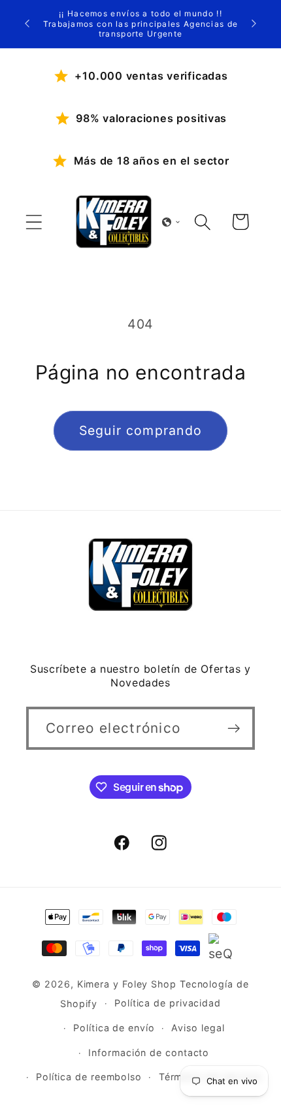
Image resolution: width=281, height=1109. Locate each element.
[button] (33, 221)
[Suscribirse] (233, 728)
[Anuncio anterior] (27, 23)
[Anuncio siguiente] (254, 23)
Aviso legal (197, 1027)
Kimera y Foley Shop (126, 983)
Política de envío (113, 1027)
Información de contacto (148, 1052)
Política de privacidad (167, 1002)
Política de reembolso (89, 1076)
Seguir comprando (141, 430)
